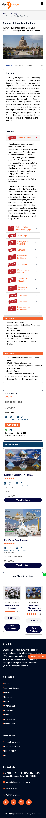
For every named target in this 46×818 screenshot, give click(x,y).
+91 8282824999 (12, 788)
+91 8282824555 (12, 795)
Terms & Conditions (12, 742)
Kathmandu (19, 295)
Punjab (7, 701)
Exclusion (40, 65)
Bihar (6, 715)
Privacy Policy (10, 751)
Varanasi (17, 250)
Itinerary (8, 65)
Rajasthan (8, 710)
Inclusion (30, 65)
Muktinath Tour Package (12, 606)
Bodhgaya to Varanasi (19, 242)
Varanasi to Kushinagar (18, 257)
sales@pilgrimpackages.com (17, 782)
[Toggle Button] (42, 3)
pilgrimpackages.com (17, 814)
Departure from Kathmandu (20, 308)
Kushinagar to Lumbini (19, 271)
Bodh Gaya (18, 235)
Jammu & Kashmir (11, 688)
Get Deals (13, 424)
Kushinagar (18, 264)
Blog (6, 755)
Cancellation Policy (12, 746)
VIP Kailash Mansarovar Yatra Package (34, 608)
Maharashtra (9, 724)
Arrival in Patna (20, 138)
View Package (23, 500)
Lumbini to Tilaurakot (18, 279)
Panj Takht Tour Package (16, 540)
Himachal (8, 697)
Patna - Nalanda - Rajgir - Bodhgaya (20, 228)
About (6, 683)
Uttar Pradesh (10, 719)
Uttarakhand (9, 706)
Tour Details (19, 65)
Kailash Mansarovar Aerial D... (18, 475)
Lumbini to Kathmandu (19, 288)
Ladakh (7, 692)
